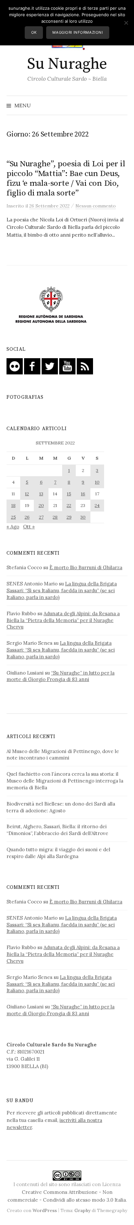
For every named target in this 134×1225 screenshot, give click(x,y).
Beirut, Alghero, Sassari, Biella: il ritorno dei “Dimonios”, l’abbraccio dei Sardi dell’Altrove (57, 829)
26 (27, 517)
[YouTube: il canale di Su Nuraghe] (67, 365)
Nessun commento (95, 206)
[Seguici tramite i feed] (85, 365)
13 (41, 494)
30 (83, 517)
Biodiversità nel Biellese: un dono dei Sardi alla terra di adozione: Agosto (61, 807)
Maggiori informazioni (77, 32)
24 (97, 505)
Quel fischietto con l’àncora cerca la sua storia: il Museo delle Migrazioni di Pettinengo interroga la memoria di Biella (65, 781)
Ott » (29, 527)
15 (69, 494)
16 (83, 494)
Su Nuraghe (67, 64)
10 (97, 482)
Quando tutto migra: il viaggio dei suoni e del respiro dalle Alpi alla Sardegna (58, 852)
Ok (34, 32)
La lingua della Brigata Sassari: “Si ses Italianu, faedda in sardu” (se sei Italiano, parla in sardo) (62, 590)
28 (55, 517)
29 (69, 517)
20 (41, 505)
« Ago (13, 527)
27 (41, 517)
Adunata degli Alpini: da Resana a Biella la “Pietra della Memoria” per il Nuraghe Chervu (63, 620)
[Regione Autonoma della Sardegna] (51, 305)
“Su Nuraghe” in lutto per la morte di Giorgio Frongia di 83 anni (60, 676)
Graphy (82, 1210)
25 (13, 517)
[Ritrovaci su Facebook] (32, 365)
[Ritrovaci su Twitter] (50, 365)
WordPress (45, 1210)
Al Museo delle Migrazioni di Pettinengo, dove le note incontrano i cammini (63, 754)
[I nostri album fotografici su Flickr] (15, 365)
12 (27, 494)
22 (69, 505)
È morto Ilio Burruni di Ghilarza (85, 567)
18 (13, 505)
